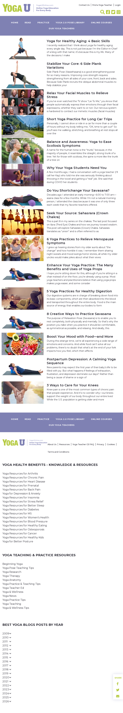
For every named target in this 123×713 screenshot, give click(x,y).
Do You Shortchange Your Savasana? (78, 190)
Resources (64, 444)
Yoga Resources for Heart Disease (23, 481)
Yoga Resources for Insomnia (20, 497)
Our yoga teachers (61, 28)
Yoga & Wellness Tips (15, 607)
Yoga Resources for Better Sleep (23, 505)
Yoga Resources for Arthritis (20, 473)
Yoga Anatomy (11, 579)
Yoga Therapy (11, 575)
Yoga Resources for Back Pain (21, 489)
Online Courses (101, 22)
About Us (52, 444)
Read (28, 22)
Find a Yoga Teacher (102, 5)
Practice (43, 22)
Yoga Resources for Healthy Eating (24, 525)
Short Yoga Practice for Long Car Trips (79, 119)
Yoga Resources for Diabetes (20, 509)
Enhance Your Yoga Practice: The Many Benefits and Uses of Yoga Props (80, 267)
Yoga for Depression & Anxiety (21, 493)
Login (118, 5)
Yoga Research (11, 571)
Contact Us (84, 5)
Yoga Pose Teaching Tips (18, 567)
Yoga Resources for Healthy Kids (23, 537)
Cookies (111, 444)
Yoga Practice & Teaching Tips (21, 583)
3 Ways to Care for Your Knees (72, 385)
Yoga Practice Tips (13, 599)
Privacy (100, 444)
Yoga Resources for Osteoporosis (23, 529)
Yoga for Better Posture (17, 541)
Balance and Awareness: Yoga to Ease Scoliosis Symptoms (79, 144)
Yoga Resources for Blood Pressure (25, 521)
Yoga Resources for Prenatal (20, 485)
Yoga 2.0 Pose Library (70, 22)
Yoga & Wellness (12, 591)
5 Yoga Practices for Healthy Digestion (79, 291)
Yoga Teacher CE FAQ (83, 444)
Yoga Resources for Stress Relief (22, 501)
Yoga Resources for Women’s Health (25, 517)
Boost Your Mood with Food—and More (80, 336)
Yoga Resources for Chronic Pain (23, 477)
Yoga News (9, 595)
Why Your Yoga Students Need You (77, 168)
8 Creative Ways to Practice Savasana (79, 314)
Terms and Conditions (58, 452)
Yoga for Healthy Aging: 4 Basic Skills (78, 41)
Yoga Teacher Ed (13, 587)
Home (14, 22)
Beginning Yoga (12, 563)
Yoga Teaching (11, 603)
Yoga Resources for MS (17, 513)
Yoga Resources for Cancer (19, 533)
